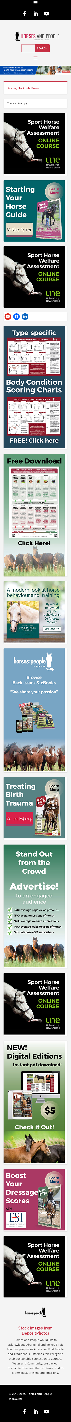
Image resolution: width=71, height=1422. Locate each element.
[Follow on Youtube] (46, 14)
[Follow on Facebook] (24, 14)
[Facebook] (16, 316)
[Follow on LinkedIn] (35, 14)
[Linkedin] (25, 316)
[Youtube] (8, 316)
